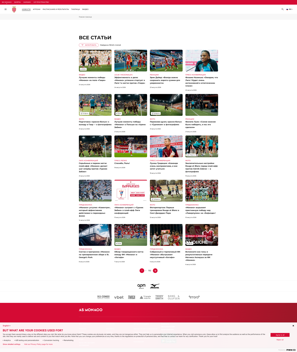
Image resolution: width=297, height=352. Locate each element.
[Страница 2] (155, 270)
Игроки (36, 9)
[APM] (141, 286)
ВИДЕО (85, 9)
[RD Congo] (103, 297)
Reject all (280, 340)
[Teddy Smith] (159, 297)
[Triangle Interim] (145, 297)
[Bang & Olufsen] (173, 297)
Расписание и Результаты (56, 9)
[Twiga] (131, 297)
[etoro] (194, 297)
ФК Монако (6, 2)
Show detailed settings (11, 344)
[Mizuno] (155, 286)
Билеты (17, 2)
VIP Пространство (41, 2)
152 (149, 270)
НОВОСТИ (26, 9)
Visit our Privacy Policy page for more (38, 344)
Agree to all (280, 335)
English (6, 326)
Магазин (27, 2)
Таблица (75, 9)
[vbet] (118, 297)
